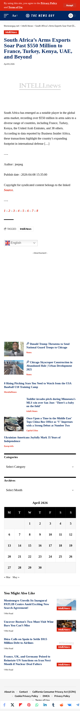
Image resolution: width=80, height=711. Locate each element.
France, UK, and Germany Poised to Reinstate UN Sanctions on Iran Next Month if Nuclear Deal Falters (27, 660)
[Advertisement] (40, 295)
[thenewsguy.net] (40, 16)
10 (50, 534)
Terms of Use (15, 7)
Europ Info (9, 446)
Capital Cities (32, 430)
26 (70, 556)
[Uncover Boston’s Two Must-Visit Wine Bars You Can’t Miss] (66, 626)
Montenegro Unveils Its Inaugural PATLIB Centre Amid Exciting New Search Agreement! (26, 604)
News (29, 352)
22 (29, 556)
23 (40, 556)
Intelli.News (11, 32)
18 (60, 545)
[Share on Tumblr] (53, 705)
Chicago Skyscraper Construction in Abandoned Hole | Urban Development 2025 (49, 366)
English (15, 242)
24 (50, 556)
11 (60, 534)
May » (16, 577)
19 (70, 545)
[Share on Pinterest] (29, 705)
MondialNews (10, 392)
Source (8, 190)
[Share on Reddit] (61, 705)
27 (9, 567)
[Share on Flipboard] (21, 705)
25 (60, 556)
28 (19, 567)
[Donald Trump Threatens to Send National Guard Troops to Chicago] (13, 349)
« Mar (7, 577)
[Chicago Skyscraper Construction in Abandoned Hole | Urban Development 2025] (13, 367)
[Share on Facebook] (4, 705)
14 (19, 545)
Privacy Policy (49, 3)
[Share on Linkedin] (45, 705)
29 (29, 567)
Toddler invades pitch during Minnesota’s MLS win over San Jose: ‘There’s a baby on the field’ (50, 403)
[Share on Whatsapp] (37, 705)
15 (29, 545)
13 (9, 545)
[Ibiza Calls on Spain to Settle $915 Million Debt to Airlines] (66, 643)
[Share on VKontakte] (69, 705)
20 (9, 556)
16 (40, 545)
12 (70, 534)
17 (50, 545)
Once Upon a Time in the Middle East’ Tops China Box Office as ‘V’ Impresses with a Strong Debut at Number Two (49, 422)
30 (40, 567)
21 (19, 556)
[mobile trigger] (7, 15)
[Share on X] (12, 705)
